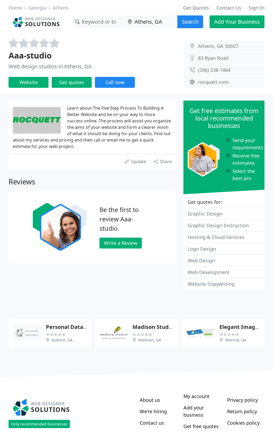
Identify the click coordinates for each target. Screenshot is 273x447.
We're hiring (153, 411)
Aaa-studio (30, 55)
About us (150, 400)
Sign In (256, 8)
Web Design (201, 260)
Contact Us (228, 8)
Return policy (242, 411)
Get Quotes (196, 8)
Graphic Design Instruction (218, 225)
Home (15, 8)
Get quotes (71, 82)
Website (28, 82)
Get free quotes (201, 426)
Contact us (152, 423)
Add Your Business (237, 21)
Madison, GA (149, 339)
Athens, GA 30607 (218, 46)
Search (190, 21)
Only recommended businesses (39, 424)
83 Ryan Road (213, 58)
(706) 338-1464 (214, 70)
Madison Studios (154, 326)
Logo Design (202, 249)
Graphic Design (205, 213)
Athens (61, 8)
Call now (115, 82)
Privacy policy (242, 400)
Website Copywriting (211, 284)
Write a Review (120, 243)
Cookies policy (243, 423)
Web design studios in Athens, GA (50, 66)
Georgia (37, 8)
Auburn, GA (62, 339)
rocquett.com (213, 82)
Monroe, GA (235, 339)
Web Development (209, 272)
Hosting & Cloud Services (216, 237)
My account (196, 396)
